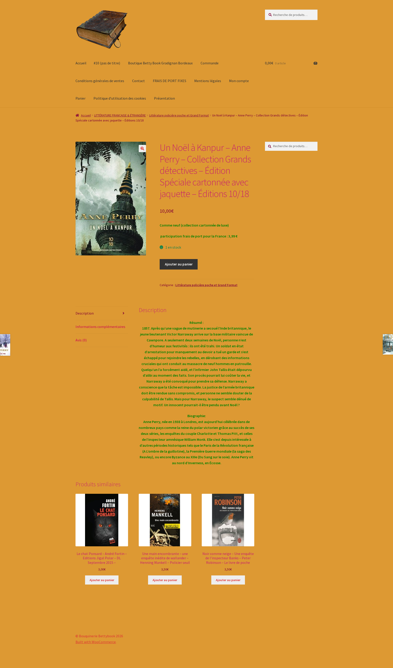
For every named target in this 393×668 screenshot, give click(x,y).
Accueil (81, 63)
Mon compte (239, 80)
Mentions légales (207, 80)
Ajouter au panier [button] (102, 580)
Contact (138, 80)
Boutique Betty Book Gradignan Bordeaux (160, 63)
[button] (142, 148)
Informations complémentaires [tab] (100, 326)
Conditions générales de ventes (100, 80)
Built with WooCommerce (96, 642)
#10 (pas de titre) (107, 63)
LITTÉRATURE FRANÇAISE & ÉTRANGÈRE (120, 115)
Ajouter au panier (179, 264)
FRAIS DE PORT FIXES (169, 80)
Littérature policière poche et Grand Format (179, 115)
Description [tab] (85, 313)
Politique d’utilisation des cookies (119, 98)
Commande (210, 63)
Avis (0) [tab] (81, 340)
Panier (81, 98)
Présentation (164, 98)
